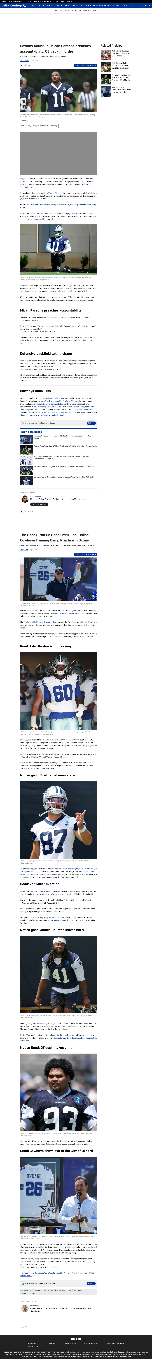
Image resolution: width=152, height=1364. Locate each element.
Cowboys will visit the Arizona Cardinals (40, 622)
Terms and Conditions (91, 1343)
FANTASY (76, 6)
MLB (53, 6)
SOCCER (40, 6)
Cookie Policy (52, 1343)
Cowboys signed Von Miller (49, 891)
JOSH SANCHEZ (35, 496)
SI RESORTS (37, 1)
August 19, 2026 (60, 757)
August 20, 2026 (53, 903)
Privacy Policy (32, 1343)
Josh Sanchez (24, 61)
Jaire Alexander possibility (42, 407)
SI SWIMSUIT (17, 1)
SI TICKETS (27, 1)
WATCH (119, 6)
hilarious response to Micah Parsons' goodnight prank (42, 415)
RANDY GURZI (34, 1306)
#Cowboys (66, 754)
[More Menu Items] (131, 6)
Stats (79, 11)
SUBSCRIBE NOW (66, 1)
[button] (86, 5)
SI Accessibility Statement (115, 1343)
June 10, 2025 (50, 332)
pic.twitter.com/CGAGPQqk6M (32, 1264)
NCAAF (60, 6)
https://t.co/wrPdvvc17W (87, 754)
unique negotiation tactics (58, 920)
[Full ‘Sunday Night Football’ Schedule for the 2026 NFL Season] (116, 67)
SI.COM (4, 1)
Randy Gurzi (24, 550)
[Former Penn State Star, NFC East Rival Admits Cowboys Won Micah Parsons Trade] (116, 79)
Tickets (94, 11)
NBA (48, 6)
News (28, 1327)
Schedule (67, 11)
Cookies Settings (33, 1347)
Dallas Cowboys (42, 179)
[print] (32, 511)
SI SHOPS (45, 1)
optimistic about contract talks (49, 404)
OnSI (60, 11)
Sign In (147, 5)
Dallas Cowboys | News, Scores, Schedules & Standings (39, 126)
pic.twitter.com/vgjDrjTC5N (79, 900)
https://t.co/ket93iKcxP (44, 366)
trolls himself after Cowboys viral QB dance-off (72, 410)
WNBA (67, 6)
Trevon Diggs (53, 193)
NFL (34, 6)
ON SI (10, 1)
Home (55, 11)
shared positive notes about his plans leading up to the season (56, 213)
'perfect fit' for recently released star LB (57, 412)
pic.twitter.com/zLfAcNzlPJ (31, 329)
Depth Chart (87, 11)
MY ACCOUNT (54, 1)
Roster (73, 11)
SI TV (126, 6)
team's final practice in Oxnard (66, 613)
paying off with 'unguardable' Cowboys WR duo (57, 401)
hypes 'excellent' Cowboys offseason (53, 398)
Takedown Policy (70, 1343)
